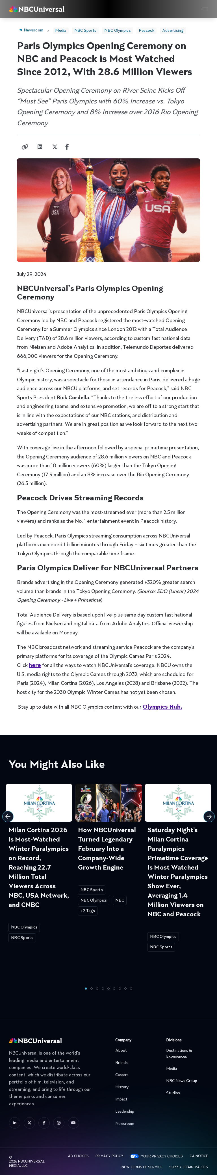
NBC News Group (181, 1081)
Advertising (172, 31)
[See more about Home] (51, 9)
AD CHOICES (78, 1156)
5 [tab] (108, 988)
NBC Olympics (117, 31)
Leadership (124, 1112)
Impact (121, 1099)
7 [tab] (120, 988)
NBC (119, 900)
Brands (121, 1063)
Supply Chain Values (188, 1167)
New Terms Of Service (141, 1167)
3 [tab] (97, 988)
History (122, 1087)
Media (60, 31)
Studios (173, 1093)
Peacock (146, 31)
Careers (122, 1075)
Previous (8, 816)
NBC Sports (85, 31)
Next (209, 816)
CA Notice (199, 1156)
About (121, 1051)
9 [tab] (131, 988)
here (35, 665)
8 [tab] (125, 988)
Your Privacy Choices (162, 1156)
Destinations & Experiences (179, 1054)
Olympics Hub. (162, 707)
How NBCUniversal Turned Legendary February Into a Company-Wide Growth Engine (107, 849)
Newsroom (33, 30)
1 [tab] (86, 988)
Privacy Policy (109, 1156)
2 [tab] (91, 988)
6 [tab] (114, 988)
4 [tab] (103, 988)
